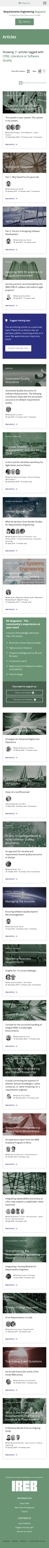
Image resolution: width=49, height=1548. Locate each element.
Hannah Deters (32, 1216)
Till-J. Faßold (25, 1095)
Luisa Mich (22, 804)
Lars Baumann (18, 1154)
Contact (24, 1511)
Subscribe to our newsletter (23, 699)
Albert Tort (17, 869)
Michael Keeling (34, 477)
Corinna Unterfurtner (25, 539)
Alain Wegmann (27, 132)
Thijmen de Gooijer (20, 477)
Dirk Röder (28, 982)
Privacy (23, 1541)
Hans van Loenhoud (28, 1380)
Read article (10, 144)
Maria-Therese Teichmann (23, 536)
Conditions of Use (37, 1541)
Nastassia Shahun (27, 748)
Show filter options (18, 71)
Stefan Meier (25, 296)
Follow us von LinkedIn (23, 693)
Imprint (15, 1541)
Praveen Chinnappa (28, 1275)
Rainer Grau (25, 1036)
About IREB (24, 1503)
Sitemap (6, 1541)
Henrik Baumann (31, 1154)
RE (24, 3)
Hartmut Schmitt (18, 1219)
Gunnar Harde (18, 189)
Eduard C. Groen (19, 1216)
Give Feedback (24, 1523)
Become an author (24, 1531)
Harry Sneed (17, 415)
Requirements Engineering (24, 13)
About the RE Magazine (24, 1507)
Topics (26, 21)
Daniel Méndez (18, 1443)
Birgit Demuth (28, 1329)
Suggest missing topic (18, 348)
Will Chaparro (10, 479)
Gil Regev (16, 132)
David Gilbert (18, 982)
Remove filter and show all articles (34, 83)
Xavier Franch (30, 1443)
